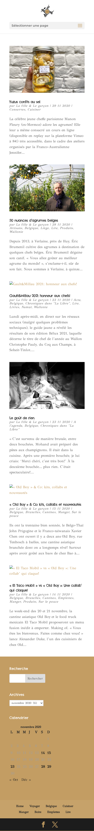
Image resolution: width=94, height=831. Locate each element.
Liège (44, 228)
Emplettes (65, 598)
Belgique (31, 228)
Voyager (35, 806)
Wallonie (16, 232)
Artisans (15, 228)
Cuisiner (34, 109)
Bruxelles (32, 512)
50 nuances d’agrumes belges (33, 220)
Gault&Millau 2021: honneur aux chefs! (39, 295)
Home (20, 806)
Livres (14, 307)
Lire (54, 228)
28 (43, 766)
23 (12, 766)
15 (49, 753)
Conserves (17, 109)
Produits (66, 228)
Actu (76, 300)
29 (49, 766)
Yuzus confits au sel (24, 102)
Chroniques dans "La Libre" (47, 303)
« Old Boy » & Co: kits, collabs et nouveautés (45, 504)
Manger (64, 512)
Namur (26, 307)
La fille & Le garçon (32, 106)
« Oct (13, 780)
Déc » (26, 780)
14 (43, 753)
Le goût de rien (21, 418)
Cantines (49, 512)
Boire (38, 812)
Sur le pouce (48, 601)
